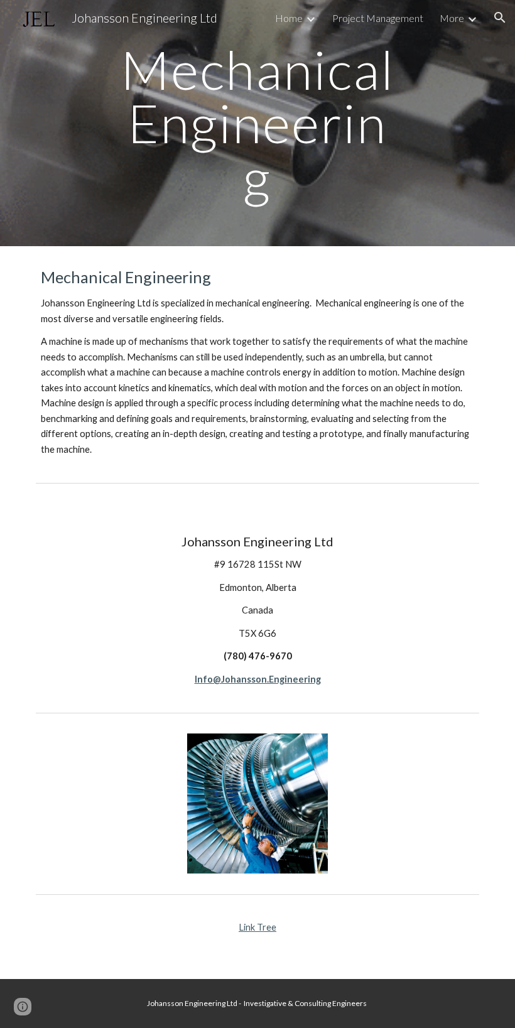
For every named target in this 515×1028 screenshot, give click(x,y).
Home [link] (289, 18)
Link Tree (257, 927)
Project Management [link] (377, 18)
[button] (500, 18)
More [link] (452, 18)
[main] (258, 123)
